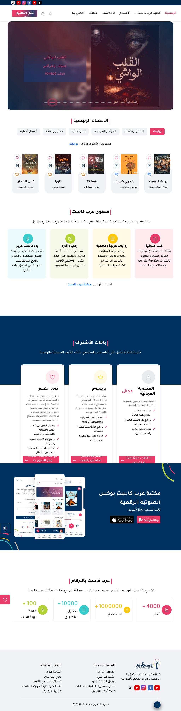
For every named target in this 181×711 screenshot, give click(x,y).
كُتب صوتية (154, 246)
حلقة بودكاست (28, 614)
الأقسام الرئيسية (90, 121)
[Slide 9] (97, 102)
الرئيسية (170, 13)
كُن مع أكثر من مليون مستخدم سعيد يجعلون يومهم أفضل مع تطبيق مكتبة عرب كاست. (90, 591)
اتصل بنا (78, 13)
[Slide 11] (109, 102)
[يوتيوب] (34, 2)
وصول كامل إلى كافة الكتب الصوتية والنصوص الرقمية (43, 430)
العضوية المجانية (144, 391)
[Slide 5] (71, 102)
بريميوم (99, 389)
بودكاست (108, 13)
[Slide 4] (65, 102)
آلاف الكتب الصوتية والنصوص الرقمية (91, 420)
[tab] (157, 131)
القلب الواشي (106, 677)
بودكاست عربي (27, 246)
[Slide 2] (52, 102)
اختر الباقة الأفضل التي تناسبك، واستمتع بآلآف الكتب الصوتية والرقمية (91, 353)
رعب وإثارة (69, 246)
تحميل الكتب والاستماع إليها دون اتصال (41, 450)
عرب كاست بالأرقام (90, 581)
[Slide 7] (84, 102)
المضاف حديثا (104, 666)
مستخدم (115, 614)
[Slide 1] (46, 102)
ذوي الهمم (48, 389)
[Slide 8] (90, 102)
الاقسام (124, 13)
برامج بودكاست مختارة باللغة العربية (137, 422)
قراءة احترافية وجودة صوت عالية (91, 438)
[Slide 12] (116, 102)
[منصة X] (130, 687)
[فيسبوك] (29, 2)
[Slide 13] (122, 102)
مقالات (93, 13)
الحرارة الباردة (106, 672)
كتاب (156, 614)
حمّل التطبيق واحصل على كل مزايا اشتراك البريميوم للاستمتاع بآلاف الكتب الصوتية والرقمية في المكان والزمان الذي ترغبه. (91, 404)
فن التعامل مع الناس (47, 681)
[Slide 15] (135, 102)
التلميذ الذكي (53, 672)
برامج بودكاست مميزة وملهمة (90, 429)
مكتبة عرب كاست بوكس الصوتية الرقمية (127, 498)
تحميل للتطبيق (71, 614)
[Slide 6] (77, 102)
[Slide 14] (128, 102)
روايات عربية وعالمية (111, 246)
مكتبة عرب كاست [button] (148, 13)
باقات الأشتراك (90, 343)
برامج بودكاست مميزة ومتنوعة (42, 441)
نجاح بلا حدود (53, 677)
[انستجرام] (24, 2)
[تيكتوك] (39, 2)
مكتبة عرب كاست (90, 284)
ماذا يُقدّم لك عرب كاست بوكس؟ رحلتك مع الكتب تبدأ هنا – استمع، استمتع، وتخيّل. (90, 222)
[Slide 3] (58, 102)
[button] (5, 528)
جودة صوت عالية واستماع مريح (141, 431)
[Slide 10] (103, 102)
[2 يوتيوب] (18, 2)
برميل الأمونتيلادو (103, 681)
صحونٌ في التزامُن (103, 691)
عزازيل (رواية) (52, 691)
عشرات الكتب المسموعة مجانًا (141, 413)
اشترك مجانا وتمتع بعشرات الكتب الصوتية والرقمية (139, 403)
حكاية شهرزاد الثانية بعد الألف (95, 686)
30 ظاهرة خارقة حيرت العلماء (42, 686)
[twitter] (13, 2)
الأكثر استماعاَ (51, 666)
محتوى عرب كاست (90, 212)
